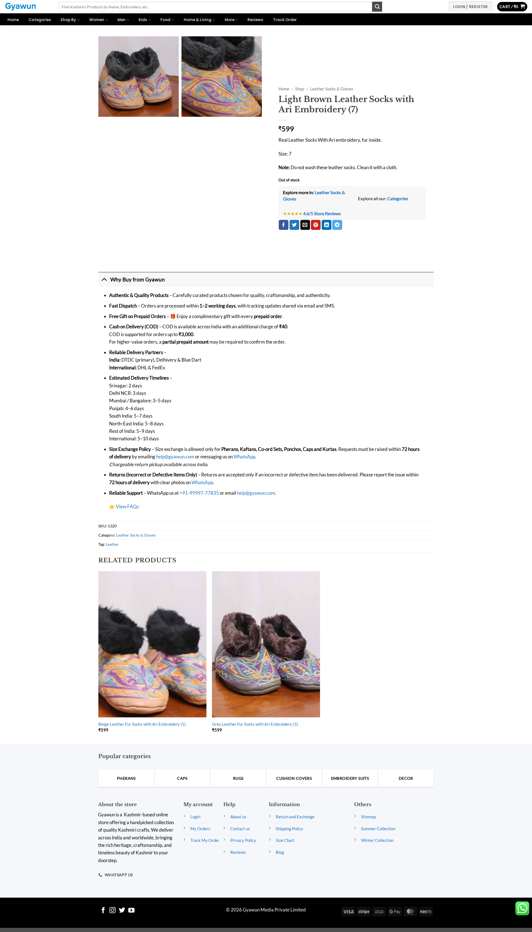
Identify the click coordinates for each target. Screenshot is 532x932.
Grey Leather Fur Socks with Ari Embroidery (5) (255, 724)
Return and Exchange (295, 816)
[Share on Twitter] (294, 225)
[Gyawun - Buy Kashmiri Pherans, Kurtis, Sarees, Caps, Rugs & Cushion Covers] (27, 6)
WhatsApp (244, 456)
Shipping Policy (289, 828)
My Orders (200, 828)
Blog (280, 852)
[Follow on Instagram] (112, 910)
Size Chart (285, 840)
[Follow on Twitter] (122, 910)
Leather (112, 544)
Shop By (68, 19)
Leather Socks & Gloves (331, 89)
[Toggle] (104, 279)
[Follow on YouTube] (131, 910)
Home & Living (197, 19)
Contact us (240, 828)
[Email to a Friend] (305, 225)
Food (165, 19)
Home (13, 19)
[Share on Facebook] (283, 225)
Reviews (255, 19)
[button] (512, 7)
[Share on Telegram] (337, 225)
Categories (40, 19)
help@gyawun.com (175, 456)
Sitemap (368, 816)
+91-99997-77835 (199, 493)
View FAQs (127, 506)
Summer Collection (378, 828)
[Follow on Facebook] (103, 910)
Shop (299, 89)
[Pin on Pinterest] (316, 225)
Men (121, 19)
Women (96, 19)
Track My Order (204, 840)
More (229, 19)
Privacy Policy (243, 840)
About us (238, 816)
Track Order (285, 19)
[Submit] (377, 7)
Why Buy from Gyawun (137, 279)
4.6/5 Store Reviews (322, 213)
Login (195, 816)
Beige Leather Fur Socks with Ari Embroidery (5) (142, 724)
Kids (143, 19)
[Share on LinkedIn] (326, 225)
